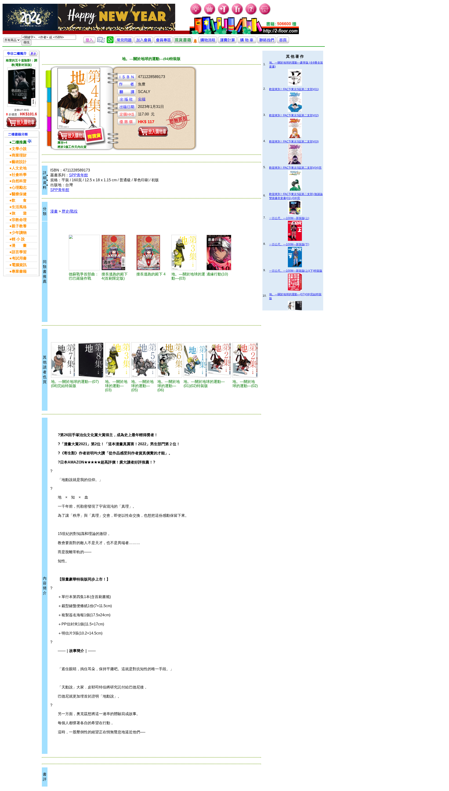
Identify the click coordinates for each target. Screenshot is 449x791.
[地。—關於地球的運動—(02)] (245, 360)
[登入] (89, 42)
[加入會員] (223, 14)
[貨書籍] (183, 42)
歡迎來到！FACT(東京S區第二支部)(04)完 (295, 167)
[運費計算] (227, 42)
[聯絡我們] (266, 42)
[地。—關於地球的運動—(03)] (188, 252)
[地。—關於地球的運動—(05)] (143, 360)
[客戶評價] (101, 42)
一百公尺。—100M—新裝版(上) (289, 218)
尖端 (141, 99)
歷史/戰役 (70, 211)
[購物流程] (207, 42)
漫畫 (54, 211)
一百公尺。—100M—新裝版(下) (289, 244)
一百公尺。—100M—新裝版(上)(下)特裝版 (295, 270)
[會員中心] (237, 14)
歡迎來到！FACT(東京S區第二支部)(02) (294, 115)
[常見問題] (251, 14)
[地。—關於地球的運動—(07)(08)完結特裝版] (77, 360)
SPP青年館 (78, 175)
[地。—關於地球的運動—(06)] (169, 360)
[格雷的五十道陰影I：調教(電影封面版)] (21, 87)
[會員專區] (163, 42)
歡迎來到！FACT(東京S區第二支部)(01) (294, 89)
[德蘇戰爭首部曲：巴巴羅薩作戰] (84, 252)
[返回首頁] (283, 42)
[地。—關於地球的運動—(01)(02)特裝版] (207, 360)
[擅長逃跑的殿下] (118, 252)
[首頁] (265, 14)
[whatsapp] (110, 42)
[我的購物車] (209, 14)
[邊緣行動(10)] (223, 252)
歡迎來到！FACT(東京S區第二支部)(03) (294, 141)
